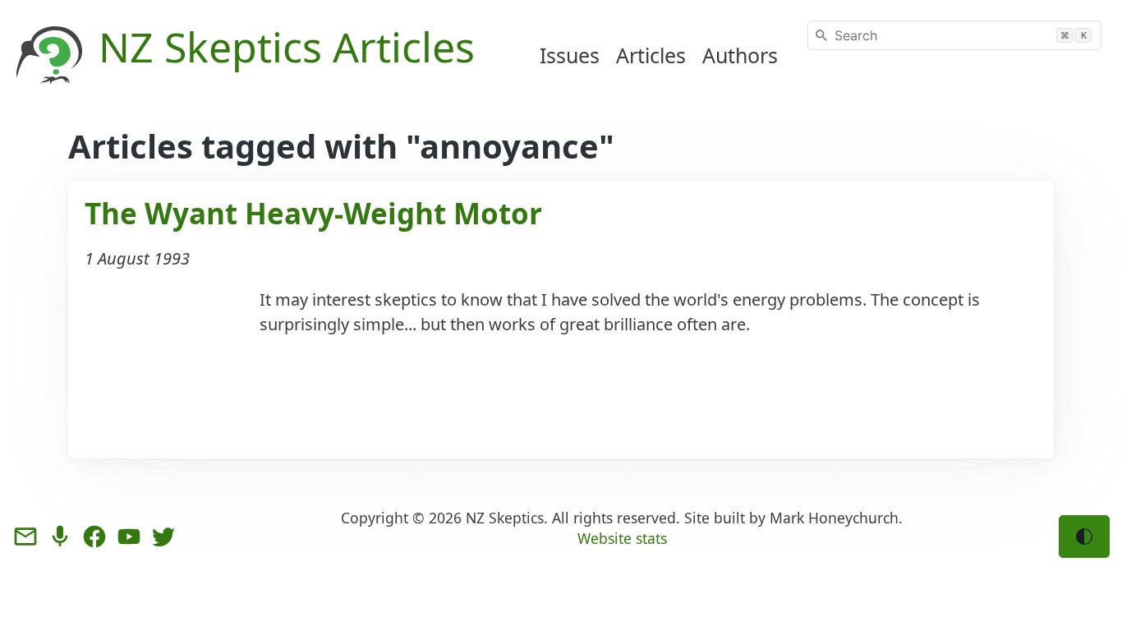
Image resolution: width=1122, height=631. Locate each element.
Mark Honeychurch (834, 517)
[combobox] (954, 35)
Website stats (622, 538)
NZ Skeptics (505, 517)
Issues (570, 55)
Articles (651, 55)
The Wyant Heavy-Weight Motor (313, 213)
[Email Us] (25, 536)
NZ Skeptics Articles (287, 47)
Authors (740, 55)
